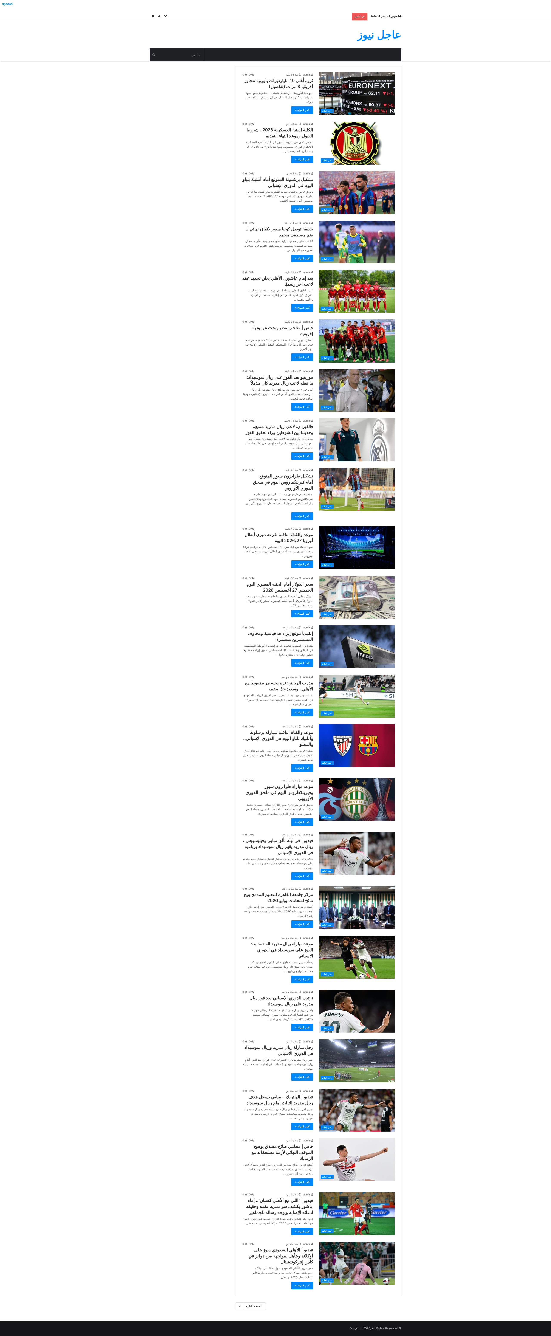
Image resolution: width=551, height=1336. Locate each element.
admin (307, 74)
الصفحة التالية (254, 1306)
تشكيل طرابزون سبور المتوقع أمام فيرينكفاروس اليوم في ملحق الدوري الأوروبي (283, 482)
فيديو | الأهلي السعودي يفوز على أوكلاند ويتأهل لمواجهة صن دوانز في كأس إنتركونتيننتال (280, 1256)
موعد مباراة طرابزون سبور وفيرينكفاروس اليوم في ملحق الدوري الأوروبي (279, 792)
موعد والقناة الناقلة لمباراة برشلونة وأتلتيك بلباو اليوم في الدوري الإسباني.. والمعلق (278, 738)
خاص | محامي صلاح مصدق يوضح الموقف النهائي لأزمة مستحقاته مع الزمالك (282, 1152)
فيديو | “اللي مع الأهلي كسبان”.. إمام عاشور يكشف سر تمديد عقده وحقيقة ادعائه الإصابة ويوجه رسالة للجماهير (279, 1206)
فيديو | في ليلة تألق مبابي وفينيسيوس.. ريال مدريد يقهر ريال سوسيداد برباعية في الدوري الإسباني (278, 846)
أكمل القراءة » (302, 110)
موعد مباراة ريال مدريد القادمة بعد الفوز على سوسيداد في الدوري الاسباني (282, 949)
